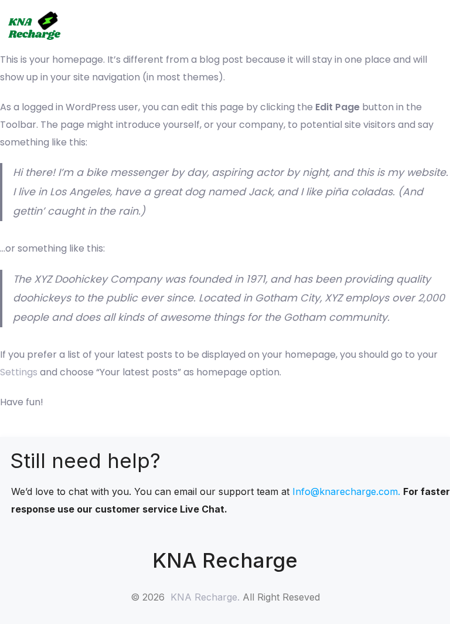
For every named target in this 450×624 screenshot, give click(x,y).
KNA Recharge (204, 597)
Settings (19, 372)
